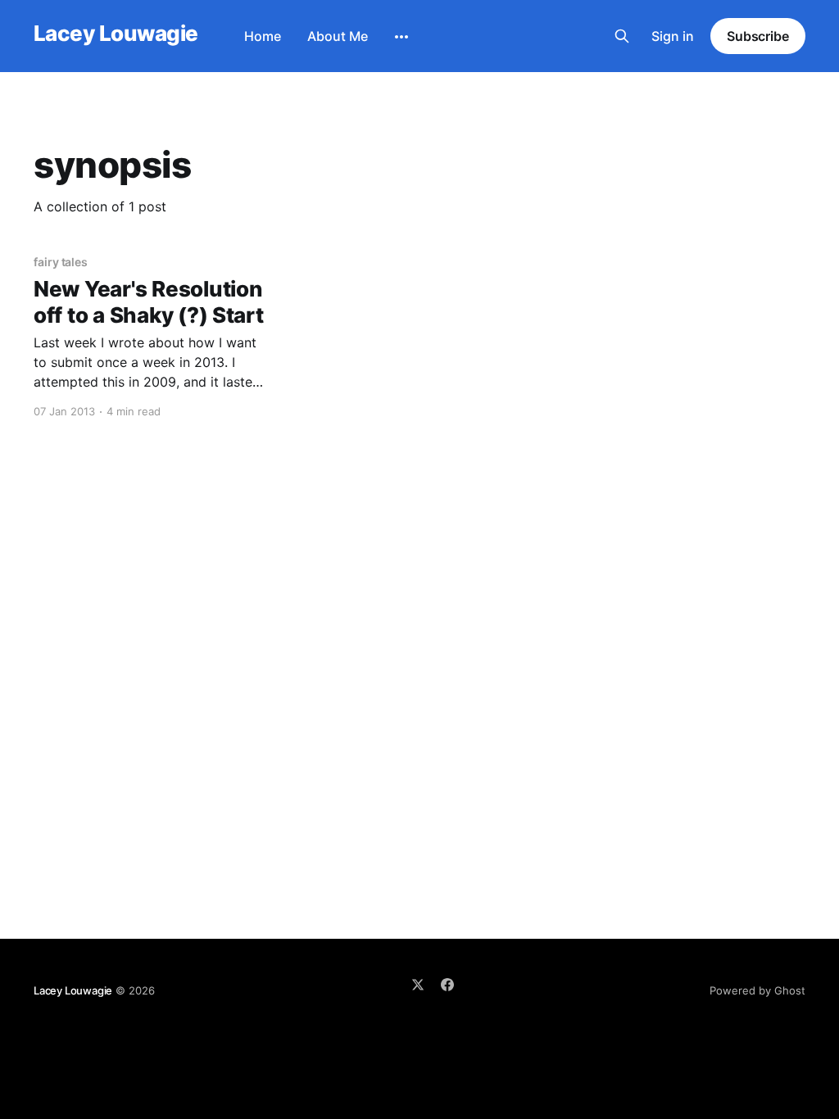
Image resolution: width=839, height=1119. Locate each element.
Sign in (672, 36)
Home (262, 36)
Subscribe (758, 36)
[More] (401, 37)
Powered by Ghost (757, 990)
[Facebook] (447, 984)
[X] (417, 984)
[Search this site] (622, 36)
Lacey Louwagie (116, 34)
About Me (337, 36)
